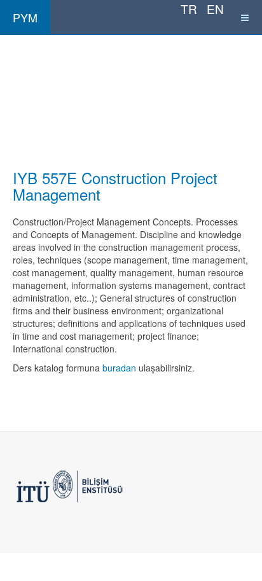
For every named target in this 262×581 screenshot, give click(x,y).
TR (190, 8)
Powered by (70, 486)
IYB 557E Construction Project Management (115, 185)
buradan (119, 367)
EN (215, 8)
